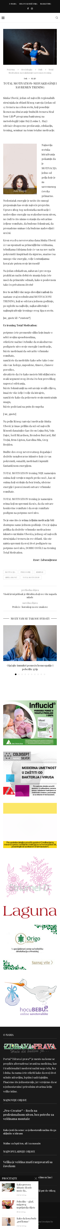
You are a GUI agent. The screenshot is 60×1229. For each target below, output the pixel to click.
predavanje (26, 572)
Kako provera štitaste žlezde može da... (24, 1187)
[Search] (56, 17)
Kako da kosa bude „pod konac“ (26, 1220)
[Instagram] (32, 8)
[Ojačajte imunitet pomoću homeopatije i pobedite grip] (30, 643)
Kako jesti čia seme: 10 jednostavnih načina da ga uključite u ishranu (29, 1131)
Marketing (45, 4)
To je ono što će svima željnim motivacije (26, 520)
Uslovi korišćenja (28, 4)
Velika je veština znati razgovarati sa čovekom (27, 1164)
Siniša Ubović (11, 577)
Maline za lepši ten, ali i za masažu (21, 1143)
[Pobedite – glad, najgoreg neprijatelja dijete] (8, 1204)
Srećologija (26, 69)
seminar (39, 572)
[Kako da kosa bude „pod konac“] (8, 1221)
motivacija (10, 572)
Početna (11, 69)
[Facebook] (27, 8)
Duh (40, 69)
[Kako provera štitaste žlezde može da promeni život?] (8, 1187)
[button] (6, 650)
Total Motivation (31, 577)
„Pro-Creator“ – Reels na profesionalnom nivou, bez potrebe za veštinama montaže (28, 1115)
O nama (12, 4)
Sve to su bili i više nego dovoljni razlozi (26, 292)
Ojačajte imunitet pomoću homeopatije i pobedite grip (30, 667)
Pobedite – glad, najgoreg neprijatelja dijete (26, 1204)
